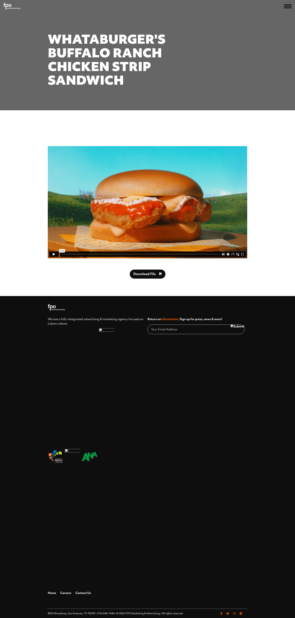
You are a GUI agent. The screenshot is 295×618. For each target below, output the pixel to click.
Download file (144, 274)
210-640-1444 (106, 613)
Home (52, 593)
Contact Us (83, 593)
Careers (65, 593)
